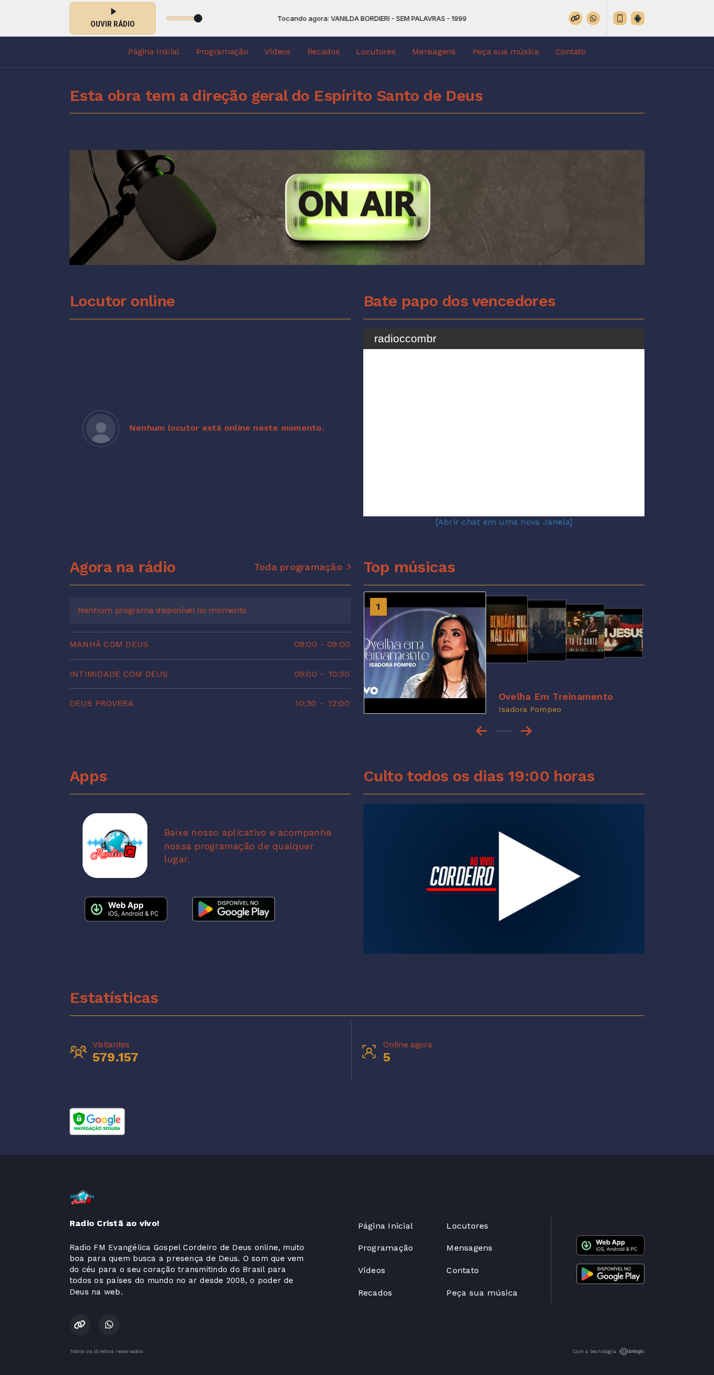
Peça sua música (506, 51)
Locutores (375, 51)
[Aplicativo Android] (637, 18)
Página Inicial (153, 51)
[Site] (575, 18)
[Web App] (620, 18)
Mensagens (433, 51)
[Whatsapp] (593, 18)
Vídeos (277, 51)
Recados (323, 51)
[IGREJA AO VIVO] (503, 878)
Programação (222, 51)
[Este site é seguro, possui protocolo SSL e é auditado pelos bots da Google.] (97, 1121)
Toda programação (298, 567)
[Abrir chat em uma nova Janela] (503, 522)
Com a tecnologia (594, 1351)
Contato (571, 51)
